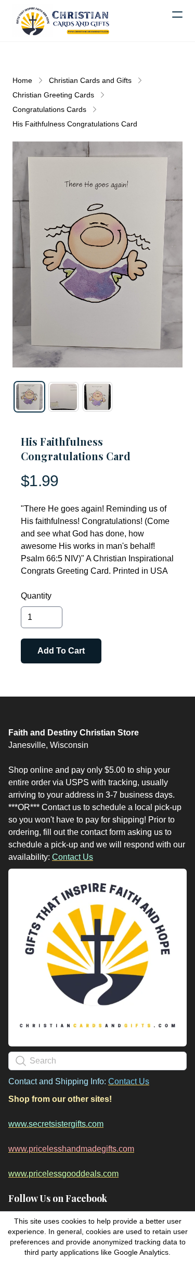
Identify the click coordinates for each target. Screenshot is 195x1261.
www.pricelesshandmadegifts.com (71, 1148)
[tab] (29, 397)
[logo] (62, 20)
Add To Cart (61, 650)
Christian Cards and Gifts (90, 80)
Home (22, 80)
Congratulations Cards (49, 109)
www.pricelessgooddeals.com (63, 1173)
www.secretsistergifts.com (55, 1124)
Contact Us (72, 857)
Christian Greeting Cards (53, 95)
